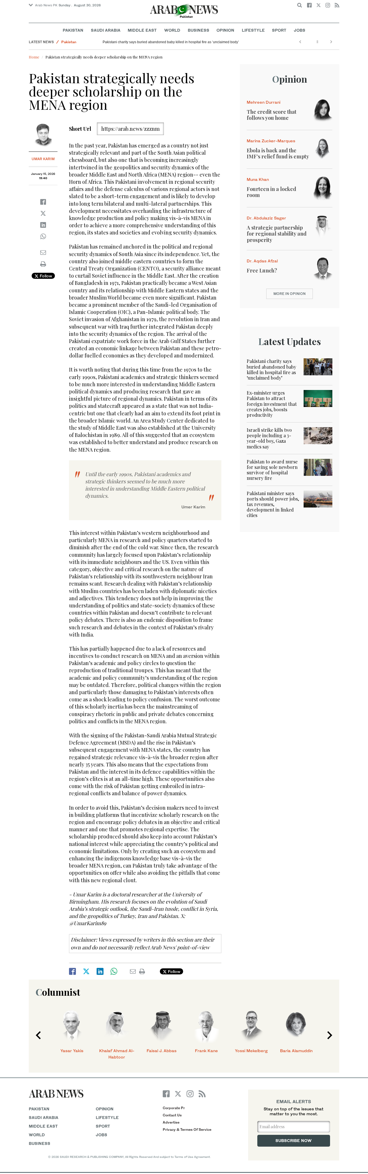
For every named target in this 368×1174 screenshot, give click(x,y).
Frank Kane (206, 1050)
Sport (279, 30)
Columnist (58, 992)
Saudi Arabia (105, 30)
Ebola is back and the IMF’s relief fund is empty (278, 153)
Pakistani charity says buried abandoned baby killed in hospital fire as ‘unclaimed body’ (171, 42)
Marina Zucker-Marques (271, 140)
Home (34, 56)
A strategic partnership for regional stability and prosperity (276, 233)
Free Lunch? (262, 270)
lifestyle (107, 1117)
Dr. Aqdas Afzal (262, 260)
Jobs (299, 30)
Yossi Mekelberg (251, 1050)
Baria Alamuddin (296, 1050)
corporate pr (174, 1108)
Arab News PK (46, 5)
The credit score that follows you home (271, 115)
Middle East (142, 30)
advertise (171, 1122)
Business (198, 30)
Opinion (225, 30)
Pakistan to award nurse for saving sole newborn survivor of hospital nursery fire (272, 470)
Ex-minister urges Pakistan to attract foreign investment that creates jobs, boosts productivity (272, 404)
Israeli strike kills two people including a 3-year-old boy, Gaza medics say (269, 438)
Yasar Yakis (71, 1050)
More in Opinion (289, 293)
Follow (45, 275)
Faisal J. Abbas (162, 1050)
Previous (38, 1035)
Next (330, 1035)
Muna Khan (258, 179)
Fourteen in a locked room (271, 192)
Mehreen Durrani (263, 102)
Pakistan (73, 30)
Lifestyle (253, 30)
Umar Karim (43, 159)
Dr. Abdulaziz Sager (266, 217)
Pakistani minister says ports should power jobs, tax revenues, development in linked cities (273, 504)
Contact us (172, 1115)
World (172, 30)
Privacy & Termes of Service (187, 1129)
